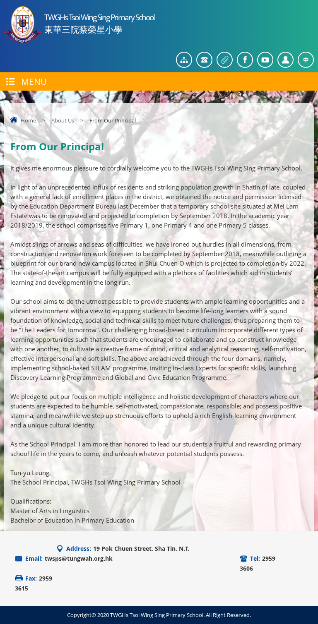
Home (28, 120)
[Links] (225, 60)
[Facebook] (245, 60)
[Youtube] (265, 60)
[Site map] (184, 60)
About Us (62, 120)
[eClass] (285, 60)
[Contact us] (204, 60)
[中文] (306, 60)
